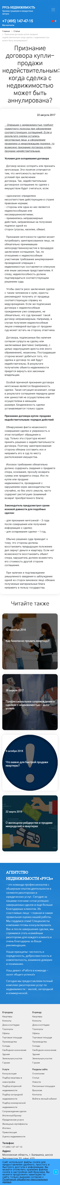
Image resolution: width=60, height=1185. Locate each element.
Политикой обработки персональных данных (25, 1180)
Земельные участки (12, 1059)
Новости (36, 1082)
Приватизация (9, 1132)
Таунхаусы (7, 1029)
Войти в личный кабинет (44, 1099)
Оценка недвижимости (13, 1137)
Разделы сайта (40, 1069)
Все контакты (8, 25)
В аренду (37, 1012)
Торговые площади (12, 1038)
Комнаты (6, 1021)
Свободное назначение (14, 1050)
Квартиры (7, 1017)
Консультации (9, 1074)
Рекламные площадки (43, 1086)
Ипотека (6, 1128)
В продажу (7, 1012)
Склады (6, 1046)
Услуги (5, 1069)
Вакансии (37, 1090)
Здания (6, 1054)
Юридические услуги (13, 1120)
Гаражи (6, 1063)
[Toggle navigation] (53, 10)
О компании (38, 1074)
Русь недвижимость (18, 7)
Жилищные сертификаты (15, 1124)
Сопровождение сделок (14, 1111)
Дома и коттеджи (10, 1025)
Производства (9, 1042)
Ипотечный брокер (11, 1116)
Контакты (37, 1095)
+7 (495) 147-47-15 (17, 21)
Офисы (6, 1033)
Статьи (35, 1078)
